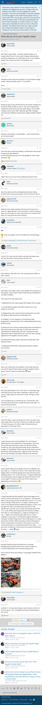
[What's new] (36, 2)
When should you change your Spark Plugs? (22, 643)
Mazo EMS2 (6, 39)
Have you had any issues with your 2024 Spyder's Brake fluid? (20, 663)
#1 (40, 51)
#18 (40, 493)
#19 (40, 541)
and (11, 161)
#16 (40, 438)
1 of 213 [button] (15, 620)
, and (13, 592)
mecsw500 (8, 681)
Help (30, 700)
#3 (40, 101)
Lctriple (7, 637)
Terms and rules (13, 700)
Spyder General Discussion (17, 637)
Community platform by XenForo (16, 703)
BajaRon (7, 645)
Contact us (4, 700)
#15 (40, 416)
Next (22, 620)
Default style (6, 697)
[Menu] (2, 2)
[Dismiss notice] (39, 7)
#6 (40, 173)
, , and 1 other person (20, 240)
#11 (40, 270)
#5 (40, 148)
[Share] (37, 51)
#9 (40, 227)
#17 (40, 465)
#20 (40, 605)
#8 (40, 206)
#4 (40, 131)
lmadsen (7, 666)
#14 (40, 387)
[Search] (40, 2)
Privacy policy (24, 700)
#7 (40, 188)
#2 (40, 76)
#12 (40, 287)
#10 (40, 253)
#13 (40, 364)
